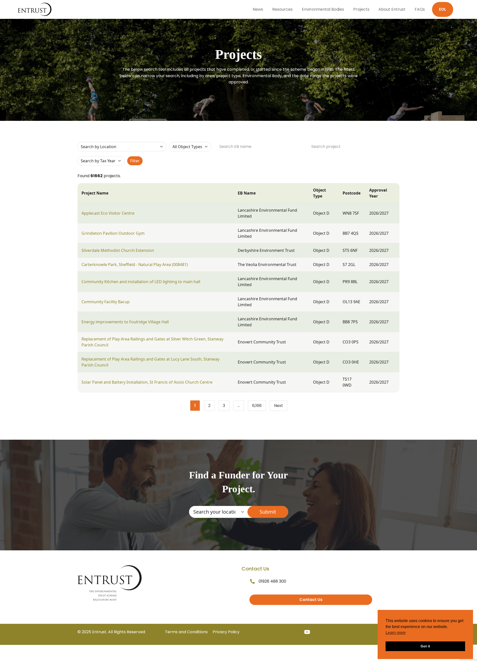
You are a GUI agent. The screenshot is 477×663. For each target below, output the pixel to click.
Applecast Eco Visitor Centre (107, 213)
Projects (361, 9)
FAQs (420, 9)
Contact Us (310, 599)
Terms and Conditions (186, 632)
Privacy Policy (226, 632)
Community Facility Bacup (105, 301)
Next (278, 405)
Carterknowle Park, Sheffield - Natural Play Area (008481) (134, 264)
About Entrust (391, 9)
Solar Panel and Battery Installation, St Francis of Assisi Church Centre (146, 382)
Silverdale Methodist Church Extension (117, 250)
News (258, 9)
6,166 (259, 407)
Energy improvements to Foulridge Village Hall (125, 322)
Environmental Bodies (323, 9)
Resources (282, 9)
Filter (135, 161)
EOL (442, 9)
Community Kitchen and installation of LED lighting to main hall (140, 281)
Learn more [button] (396, 632)
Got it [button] (425, 646)
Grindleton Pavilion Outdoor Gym (113, 233)
